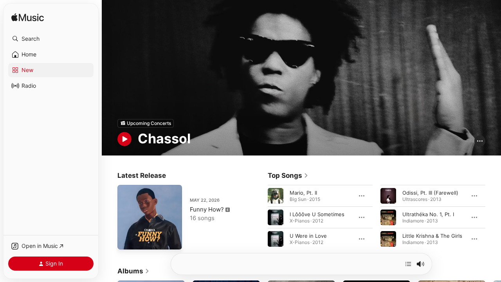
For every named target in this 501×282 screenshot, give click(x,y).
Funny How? (207, 209)
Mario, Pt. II (303, 192)
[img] (27, 17)
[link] (288, 175)
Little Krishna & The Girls (432, 235)
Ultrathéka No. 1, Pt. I (428, 214)
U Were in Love (308, 235)
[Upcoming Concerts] (145, 123)
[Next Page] (493, 217)
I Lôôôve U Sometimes (317, 214)
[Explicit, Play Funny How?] (127, 240)
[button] (51, 38)
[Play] (124, 139)
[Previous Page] (259, 217)
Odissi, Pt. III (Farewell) (430, 192)
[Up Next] (408, 263)
